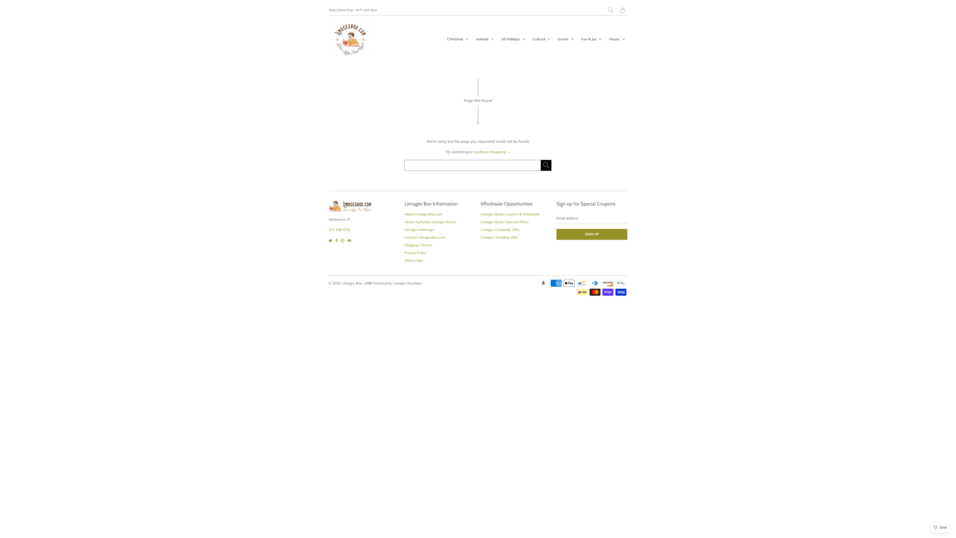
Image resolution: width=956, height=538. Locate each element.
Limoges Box (351, 283)
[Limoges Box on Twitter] (330, 240)
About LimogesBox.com (423, 214)
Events (564, 39)
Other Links (414, 260)
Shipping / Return (418, 245)
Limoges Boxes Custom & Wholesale (510, 214)
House (615, 39)
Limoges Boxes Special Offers (504, 222)
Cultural (539, 39)
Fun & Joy (589, 39)
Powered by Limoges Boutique (397, 283)
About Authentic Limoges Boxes (430, 222)
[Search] (610, 10)
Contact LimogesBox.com (425, 237)
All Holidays (511, 39)
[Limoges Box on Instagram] (342, 240)
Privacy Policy (415, 253)
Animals (483, 39)
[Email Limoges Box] (349, 240)
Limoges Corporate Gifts (500, 229)
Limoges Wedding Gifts (499, 237)
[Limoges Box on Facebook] (336, 240)
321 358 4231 (340, 229)
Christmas (455, 39)
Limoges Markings (419, 229)
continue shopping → (492, 151)
